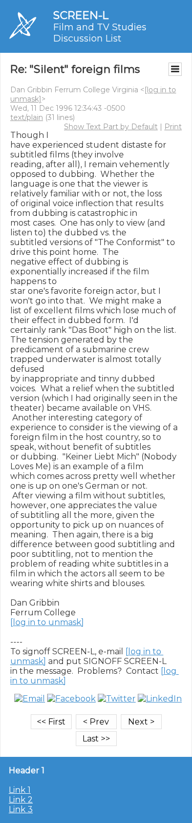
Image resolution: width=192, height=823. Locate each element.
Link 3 (21, 809)
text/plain (26, 117)
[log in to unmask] (47, 622)
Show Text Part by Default (111, 126)
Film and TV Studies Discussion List (99, 33)
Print (173, 126)
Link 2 (21, 800)
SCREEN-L (81, 15)
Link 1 (20, 790)
